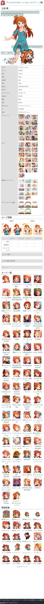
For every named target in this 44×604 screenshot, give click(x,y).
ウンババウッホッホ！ (37, 299)
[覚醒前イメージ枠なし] (17, 234)
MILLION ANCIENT (6, 476)
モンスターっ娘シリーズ (37, 406)
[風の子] (35, 161)
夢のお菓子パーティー (37, 434)
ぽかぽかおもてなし (6, 393)
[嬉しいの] (35, 167)
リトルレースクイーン (37, 285)
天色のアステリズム (27, 421)
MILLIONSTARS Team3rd (6, 421)
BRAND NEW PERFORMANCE (17, 299)
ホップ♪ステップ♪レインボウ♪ (6, 489)
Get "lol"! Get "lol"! (38, 379)
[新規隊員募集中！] (21, 167)
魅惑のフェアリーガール (6, 312)
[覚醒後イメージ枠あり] (27, 234)
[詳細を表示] (6, 282)
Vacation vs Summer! (37, 366)
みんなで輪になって (27, 476)
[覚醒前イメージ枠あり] (6, 234)
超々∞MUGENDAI (17, 476)
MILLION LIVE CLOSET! (6, 340)
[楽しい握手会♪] (35, 146)
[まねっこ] (28, 146)
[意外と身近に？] (28, 156)
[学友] (35, 151)
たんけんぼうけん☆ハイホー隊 (6, 406)
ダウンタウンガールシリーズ (37, 476)
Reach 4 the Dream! (6, 353)
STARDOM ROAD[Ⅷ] (37, 447)
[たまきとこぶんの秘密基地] (28, 161)
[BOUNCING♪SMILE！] (21, 151)
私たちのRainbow (6, 379)
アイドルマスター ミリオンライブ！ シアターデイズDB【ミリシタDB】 (21, 600)
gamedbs (2, 602)
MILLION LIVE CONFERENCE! (17, 366)
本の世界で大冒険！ (27, 299)
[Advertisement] (22, 582)
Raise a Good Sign (17, 406)
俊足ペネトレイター (27, 447)
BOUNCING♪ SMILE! (27, 325)
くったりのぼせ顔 (27, 285)
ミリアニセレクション (16, 434)
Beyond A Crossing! (17, 393)
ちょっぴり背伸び (6, 299)
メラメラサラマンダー (37, 312)
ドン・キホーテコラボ (37, 421)
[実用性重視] (35, 172)
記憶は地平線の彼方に (27, 353)
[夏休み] (21, 146)
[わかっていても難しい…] (21, 161)
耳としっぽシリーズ (16, 379)
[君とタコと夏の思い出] (21, 172)
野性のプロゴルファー (6, 366)
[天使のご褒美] (28, 172)
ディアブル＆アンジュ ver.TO (16, 447)
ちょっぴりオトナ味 (37, 393)
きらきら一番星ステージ (27, 379)
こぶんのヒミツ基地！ (16, 285)
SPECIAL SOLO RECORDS (27, 489)
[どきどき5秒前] (35, 156)
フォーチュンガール (27, 340)
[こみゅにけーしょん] (21, 156)
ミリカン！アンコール (6, 434)
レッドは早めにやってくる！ (16, 460)
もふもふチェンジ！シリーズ (37, 460)
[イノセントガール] (28, 151)
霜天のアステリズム (16, 421)
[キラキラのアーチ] (21, 177)
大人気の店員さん (27, 366)
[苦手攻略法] (28, 167)
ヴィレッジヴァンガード (27, 434)
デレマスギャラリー (13, 602)
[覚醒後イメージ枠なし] (38, 234)
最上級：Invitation (6, 502)
